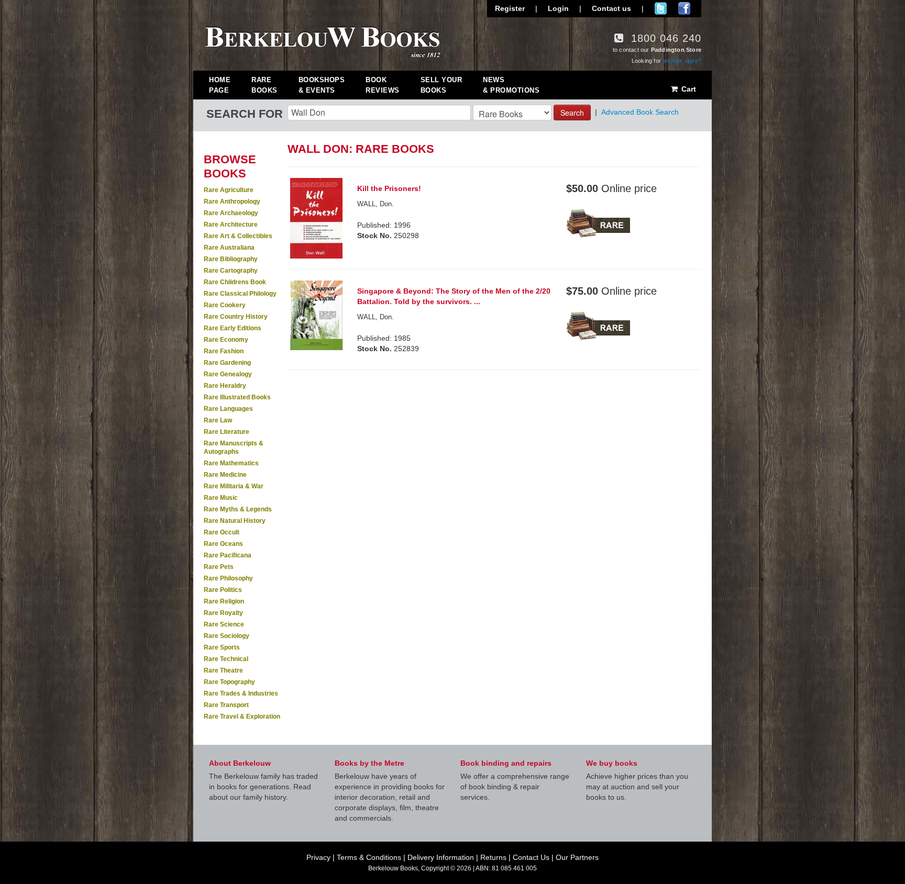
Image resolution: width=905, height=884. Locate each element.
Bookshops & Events (322, 85)
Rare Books (264, 85)
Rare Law (218, 420)
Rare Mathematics (231, 463)
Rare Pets (219, 566)
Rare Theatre (223, 670)
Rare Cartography (231, 270)
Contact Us (531, 857)
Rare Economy (226, 339)
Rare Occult (221, 532)
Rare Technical (226, 659)
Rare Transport (226, 705)
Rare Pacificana (227, 555)
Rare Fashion (224, 351)
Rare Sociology (226, 636)
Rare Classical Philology (240, 293)
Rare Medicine (225, 474)
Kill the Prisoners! (389, 188)
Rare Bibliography (231, 259)
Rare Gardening (227, 362)
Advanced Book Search (640, 112)
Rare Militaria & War (233, 486)
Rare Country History (236, 316)
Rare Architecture (231, 224)
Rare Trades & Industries (241, 693)
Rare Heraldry (225, 385)
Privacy (318, 857)
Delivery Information (440, 857)
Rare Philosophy (228, 578)
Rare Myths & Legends (238, 509)
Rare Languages (228, 408)
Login (558, 8)
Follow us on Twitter (660, 8)
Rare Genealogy (228, 374)
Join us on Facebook (684, 8)
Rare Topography (229, 682)
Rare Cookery (225, 305)
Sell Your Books (441, 85)
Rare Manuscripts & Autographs (233, 447)
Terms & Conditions (369, 857)
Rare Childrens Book (235, 282)
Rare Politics (223, 590)
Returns (493, 857)
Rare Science (224, 624)
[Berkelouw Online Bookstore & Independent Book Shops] (323, 41)
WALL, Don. (375, 204)
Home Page (219, 85)
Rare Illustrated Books (237, 397)
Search (572, 112)
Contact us (611, 8)
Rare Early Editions (232, 328)
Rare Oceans (223, 543)
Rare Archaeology (231, 213)
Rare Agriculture (228, 190)
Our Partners (577, 857)
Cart (687, 89)
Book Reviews (383, 85)
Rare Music (221, 497)
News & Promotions (511, 85)
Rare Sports (222, 647)
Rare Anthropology (232, 201)
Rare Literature (226, 431)
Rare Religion (224, 601)
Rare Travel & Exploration (242, 716)
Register (510, 8)
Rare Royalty (223, 613)
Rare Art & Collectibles (238, 236)
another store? (682, 61)
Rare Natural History (235, 520)
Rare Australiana (229, 247)
